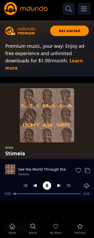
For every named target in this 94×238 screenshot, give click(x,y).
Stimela (23, 174)
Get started (69, 30)
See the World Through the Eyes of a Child (42, 169)
